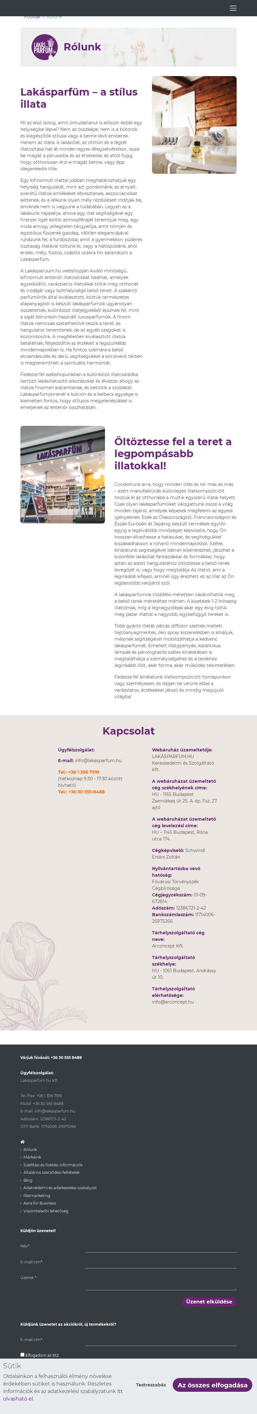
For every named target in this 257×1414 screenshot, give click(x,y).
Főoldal (32, 16)
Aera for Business (40, 1203)
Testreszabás (151, 1385)
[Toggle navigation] (233, 8)
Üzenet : (28, 1277)
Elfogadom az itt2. (42, 1355)
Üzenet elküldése (209, 1302)
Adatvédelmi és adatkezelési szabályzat (60, 1187)
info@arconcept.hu (173, 1002)
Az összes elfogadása (213, 1385)
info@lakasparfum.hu (98, 760)
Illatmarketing (37, 1195)
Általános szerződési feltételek (52, 1172)
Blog (28, 1180)
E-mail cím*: (31, 1262)
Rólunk (30, 1149)
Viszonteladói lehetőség (46, 1211)
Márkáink (32, 1157)
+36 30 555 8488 (86, 792)
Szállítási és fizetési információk (53, 1165)
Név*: (25, 1246)
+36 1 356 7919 (83, 772)
